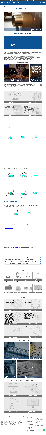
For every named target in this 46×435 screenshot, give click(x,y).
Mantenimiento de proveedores (4, 422)
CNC (28, 205)
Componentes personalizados (12, 423)
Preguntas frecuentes (3, 423)
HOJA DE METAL (24, 4)
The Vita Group (19, 426)
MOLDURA (28, 4)
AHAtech (19, 424)
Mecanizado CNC (11, 419)
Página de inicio (5, 6)
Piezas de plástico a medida (12, 425)
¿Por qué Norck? (2, 420)
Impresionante (2, 426)
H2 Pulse (19, 425)
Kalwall (18, 419)
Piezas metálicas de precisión (12, 422)
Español (43, 2)
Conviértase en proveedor (4, 421)
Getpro (18, 423)
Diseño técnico (11, 426)
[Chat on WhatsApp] (44, 430)
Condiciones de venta (3, 425)
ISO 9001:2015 (2, 419)
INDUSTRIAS (32, 4)
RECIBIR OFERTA (8, 4)
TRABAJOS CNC (13, 4)
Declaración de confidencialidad (4, 424)
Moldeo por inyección (11, 421)
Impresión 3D (10, 420)
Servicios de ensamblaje (23, 45)
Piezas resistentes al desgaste (12, 424)
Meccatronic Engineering (21, 420)
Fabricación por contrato (33, 44)
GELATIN (19, 421)
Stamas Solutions (20, 422)
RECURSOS (37, 4)
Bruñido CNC (12, 43)
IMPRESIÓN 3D (18, 4)
